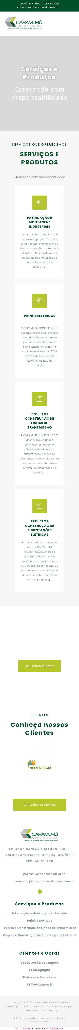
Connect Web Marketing (39, 1010)
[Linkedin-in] (40, 891)
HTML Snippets (23, 1028)
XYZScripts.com (55, 1028)
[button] (63, 23)
